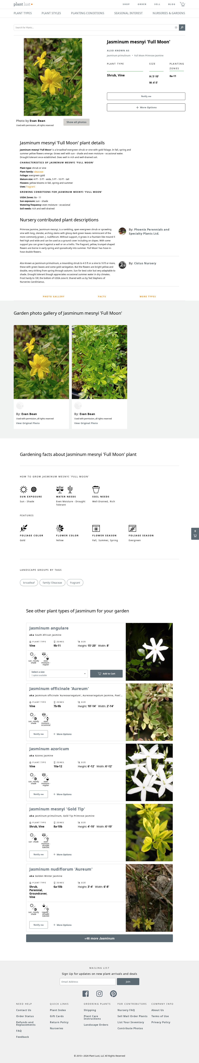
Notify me (146, 96)
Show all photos (76, 122)
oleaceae (38, 171)
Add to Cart (109, 673)
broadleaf (29, 582)
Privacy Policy (160, 1022)
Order (142, 4)
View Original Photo (28, 423)
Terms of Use (160, 1016)
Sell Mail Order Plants (133, 1016)
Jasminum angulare (49, 628)
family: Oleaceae (52, 582)
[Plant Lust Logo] (23, 4)
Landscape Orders (96, 1024)
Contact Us (23, 1010)
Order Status (25, 1016)
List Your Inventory (131, 1022)
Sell (157, 4)
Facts (102, 296)
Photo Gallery (54, 296)
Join (128, 981)
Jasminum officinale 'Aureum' (59, 688)
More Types (148, 296)
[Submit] (182, 27)
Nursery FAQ (126, 1010)
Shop (126, 4)
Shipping (90, 1010)
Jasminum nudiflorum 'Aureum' (61, 869)
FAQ (19, 1031)
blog (172, 4)
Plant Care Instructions (92, 1017)
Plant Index (58, 1010)
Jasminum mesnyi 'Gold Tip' (57, 808)
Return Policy (59, 1022)
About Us (157, 1010)
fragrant (30, 186)
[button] (176, 27)
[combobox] (58, 674)
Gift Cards (57, 1016)
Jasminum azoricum (49, 748)
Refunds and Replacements (26, 1023)
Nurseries (56, 1028)
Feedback (22, 1037)
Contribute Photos (130, 1028)
